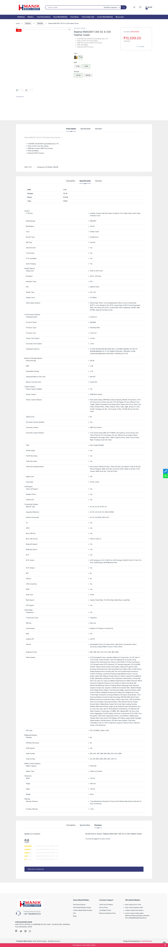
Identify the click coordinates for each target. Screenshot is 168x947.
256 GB (88, 75)
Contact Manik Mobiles (105, 17)
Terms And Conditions (106, 904)
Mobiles (30, 17)
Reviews (98, 129)
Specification (85, 129)
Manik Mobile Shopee (32, 941)
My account (120, 17)
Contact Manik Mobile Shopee (82, 910)
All (74, 28)
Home (18, 23)
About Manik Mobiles (60, 17)
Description (71, 129)
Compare (141, 46)
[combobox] (74, 7)
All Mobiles (21, 17)
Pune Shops (74, 17)
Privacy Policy (103, 907)
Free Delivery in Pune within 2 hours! (84, 945)
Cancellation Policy (105, 910)
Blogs (75, 916)
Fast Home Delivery (43, 17)
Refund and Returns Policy (107, 913)
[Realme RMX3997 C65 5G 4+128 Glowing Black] (76, 57)
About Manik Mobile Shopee (82, 907)
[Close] (165, 945)
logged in (97, 839)
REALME (40, 23)
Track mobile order (87, 17)
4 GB (77, 66)
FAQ (74, 913)
